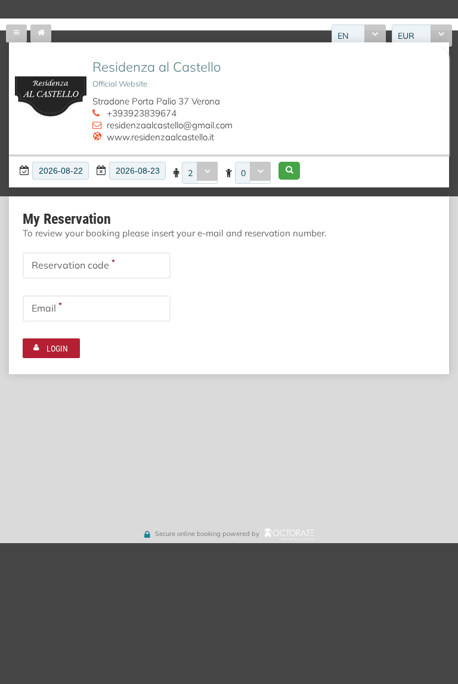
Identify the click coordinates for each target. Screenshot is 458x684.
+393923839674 (142, 113)
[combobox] (200, 173)
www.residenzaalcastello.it (160, 137)
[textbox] (60, 171)
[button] (289, 171)
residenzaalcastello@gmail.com (170, 125)
